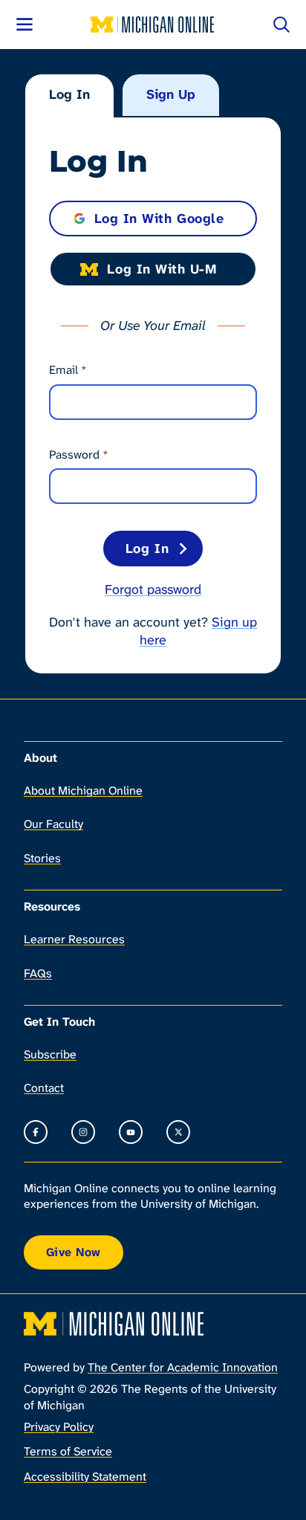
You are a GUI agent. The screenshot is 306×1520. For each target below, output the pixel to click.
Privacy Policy (59, 1427)
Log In (69, 94)
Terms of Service (68, 1451)
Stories (42, 858)
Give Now (73, 1252)
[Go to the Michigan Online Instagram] (83, 1132)
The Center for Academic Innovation (183, 1367)
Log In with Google (159, 218)
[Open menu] (24, 24)
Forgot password (153, 589)
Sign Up (170, 94)
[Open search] (281, 24)
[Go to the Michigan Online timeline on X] (178, 1132)
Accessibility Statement (85, 1476)
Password (78, 454)
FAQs (38, 973)
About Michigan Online (83, 790)
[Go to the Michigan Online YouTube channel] (131, 1132)
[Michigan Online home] (153, 24)
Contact (44, 1088)
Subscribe (50, 1054)
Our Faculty (53, 824)
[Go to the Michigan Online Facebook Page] (36, 1132)
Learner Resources (74, 939)
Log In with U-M (161, 269)
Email (68, 370)
